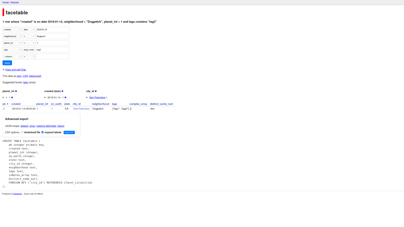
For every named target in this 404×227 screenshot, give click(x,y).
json (19, 76)
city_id (77, 104)
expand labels (52, 132)
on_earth (56, 104)
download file (32, 132)
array (32, 126)
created (16, 104)
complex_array (138, 104)
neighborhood (100, 104)
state (67, 104)
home (6, 2)
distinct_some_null (161, 104)
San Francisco (97, 97)
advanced (35, 76)
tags (25, 82)
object (60, 126)
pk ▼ (6, 104)
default (24, 126)
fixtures (15, 2)
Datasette (17, 193)
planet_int (42, 104)
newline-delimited (46, 126)
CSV (25, 76)
